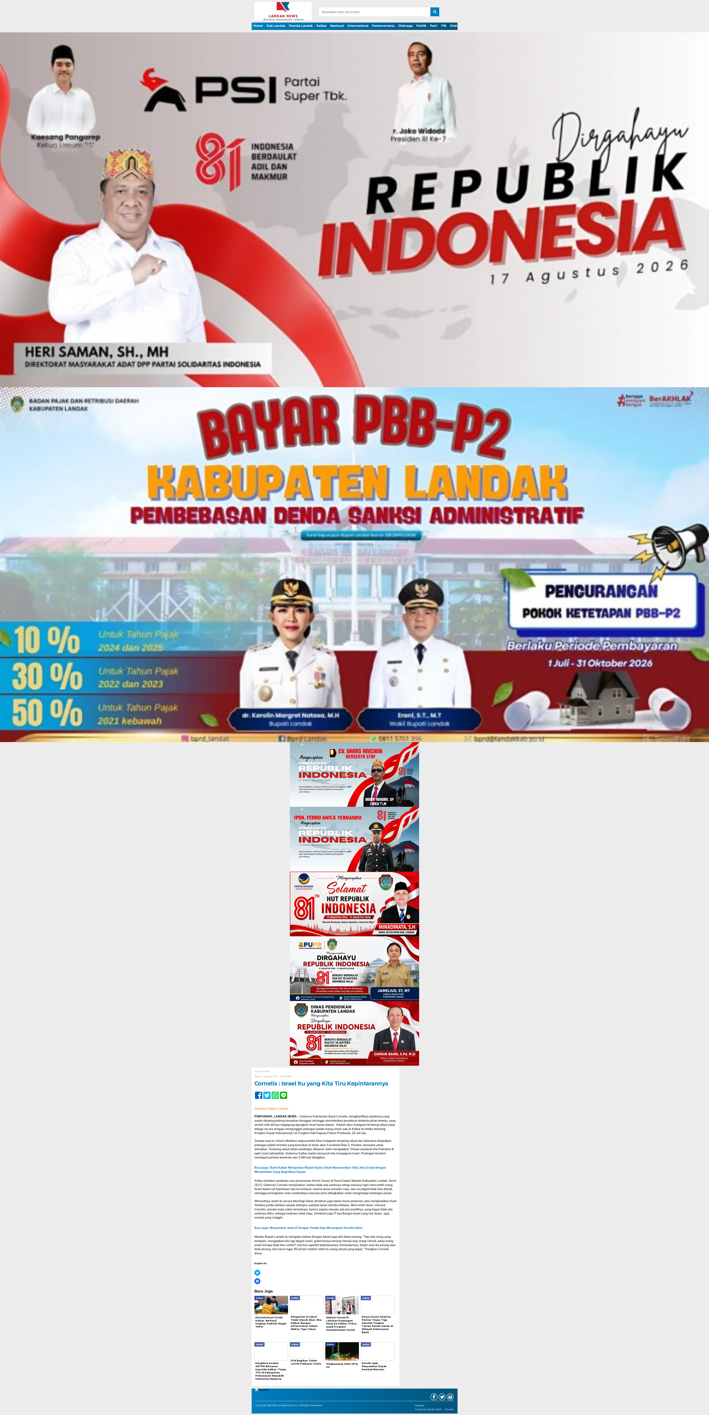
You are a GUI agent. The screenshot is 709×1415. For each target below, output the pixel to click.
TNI (443, 26)
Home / (258, 1071)
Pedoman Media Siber (428, 1409)
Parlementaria (383, 26)
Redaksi (419, 1405)
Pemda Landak (301, 26)
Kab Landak (276, 26)
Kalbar (321, 26)
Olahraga (405, 26)
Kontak (449, 1409)
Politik (421, 26)
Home (258, 26)
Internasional (357, 26)
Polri (433, 26)
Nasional (337, 26)
